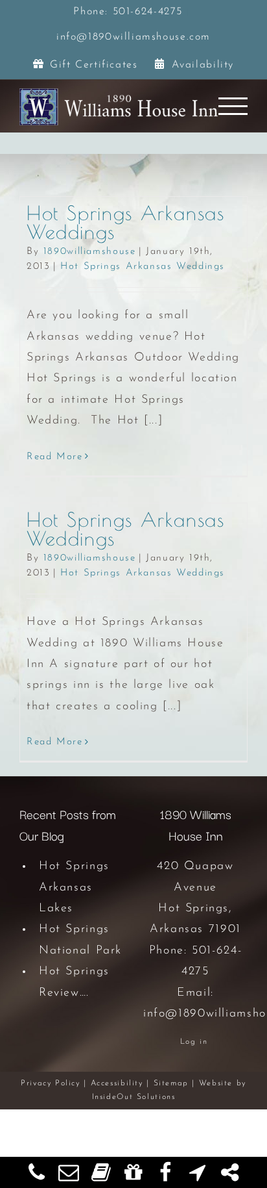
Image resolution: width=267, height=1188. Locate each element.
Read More (55, 457)
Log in (194, 1042)
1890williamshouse (89, 252)
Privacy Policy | (56, 1083)
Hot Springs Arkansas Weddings (125, 222)
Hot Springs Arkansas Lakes (74, 888)
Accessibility (117, 1083)
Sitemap (171, 1083)
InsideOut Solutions (134, 1097)
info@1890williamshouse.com (133, 37)
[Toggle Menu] (233, 106)
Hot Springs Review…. (74, 982)
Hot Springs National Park (80, 940)
